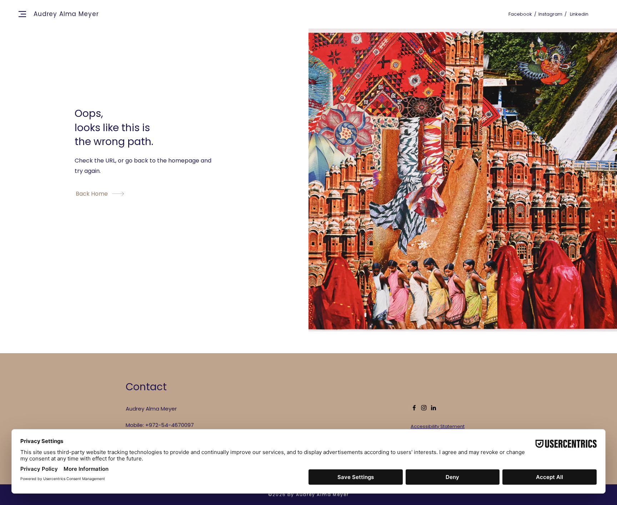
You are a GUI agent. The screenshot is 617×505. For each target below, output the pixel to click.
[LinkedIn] (433, 407)
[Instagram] (423, 407)
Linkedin (579, 14)
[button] (22, 14)
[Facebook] (414, 407)
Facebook (520, 14)
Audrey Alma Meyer (66, 14)
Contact (146, 387)
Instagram (550, 14)
